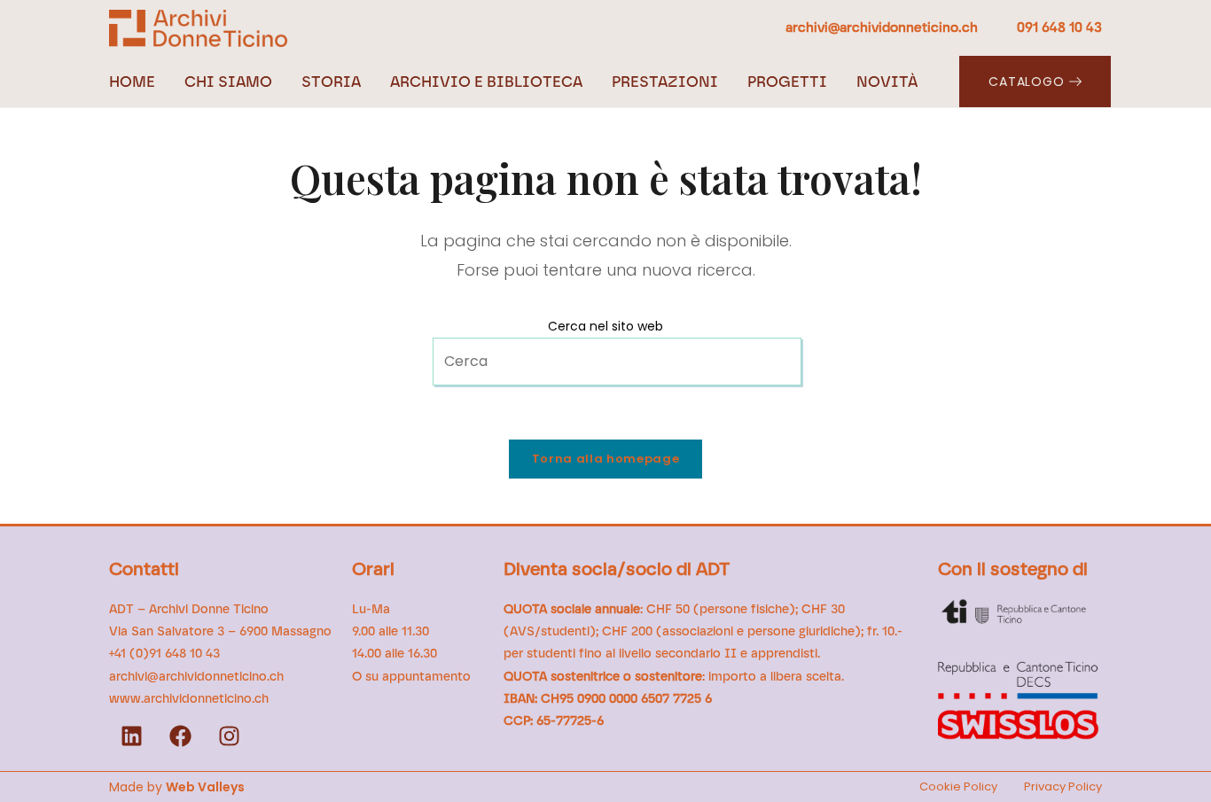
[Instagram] (229, 736)
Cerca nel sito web (605, 326)
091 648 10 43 (1059, 27)
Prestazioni (665, 81)
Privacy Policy (1063, 786)
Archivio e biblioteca (486, 81)
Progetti (787, 81)
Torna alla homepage (605, 458)
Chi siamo (228, 81)
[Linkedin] (131, 736)
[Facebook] (180, 736)
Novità (887, 81)
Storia (331, 81)
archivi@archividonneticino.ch (883, 27)
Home (132, 81)
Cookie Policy (958, 786)
